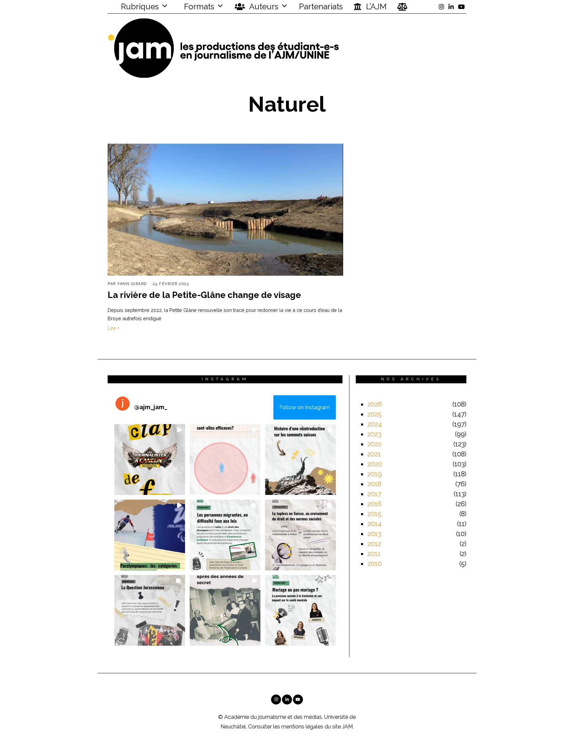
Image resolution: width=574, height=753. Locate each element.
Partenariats (321, 6)
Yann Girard (132, 284)
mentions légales (302, 726)
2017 (374, 494)
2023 (374, 434)
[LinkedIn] (451, 7)
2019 (374, 474)
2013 (374, 534)
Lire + (114, 328)
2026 (374, 404)
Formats (198, 6)
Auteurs (262, 6)
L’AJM (375, 6)
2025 (374, 414)
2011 (374, 554)
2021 (374, 454)
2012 (374, 544)
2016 (374, 504)
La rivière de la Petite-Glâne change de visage (204, 295)
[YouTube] (461, 7)
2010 (374, 564)
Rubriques (139, 6)
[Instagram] (441, 7)
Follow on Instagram (304, 407)
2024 (374, 424)
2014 (374, 524)
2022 (374, 444)
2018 (374, 484)
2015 (374, 514)
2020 (374, 464)
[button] (149, 459)
